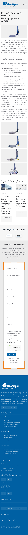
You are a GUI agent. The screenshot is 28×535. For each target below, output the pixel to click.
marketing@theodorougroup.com (11, 475)
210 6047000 (16, 254)
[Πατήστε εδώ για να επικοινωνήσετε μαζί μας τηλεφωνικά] (3, 479)
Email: (9, 324)
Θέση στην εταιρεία (12, 310)
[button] (24, 4)
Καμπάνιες (5, 193)
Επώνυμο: (10, 297)
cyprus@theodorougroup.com (10, 490)
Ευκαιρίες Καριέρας (10, 407)
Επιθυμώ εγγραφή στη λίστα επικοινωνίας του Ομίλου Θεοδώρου (14, 333)
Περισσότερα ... (6, 219)
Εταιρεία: (10, 304)
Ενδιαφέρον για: (12, 268)
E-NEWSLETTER (6, 499)
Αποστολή (12, 354)
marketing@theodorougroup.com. (14, 258)
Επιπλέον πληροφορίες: (13, 275)
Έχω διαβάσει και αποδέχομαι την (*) (14, 340)
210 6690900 (9, 254)
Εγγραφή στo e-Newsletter (14, 508)
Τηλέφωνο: (10, 317)
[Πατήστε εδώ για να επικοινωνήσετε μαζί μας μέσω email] (9, 479)
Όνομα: (9, 290)
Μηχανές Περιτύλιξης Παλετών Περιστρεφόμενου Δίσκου (12, 17)
